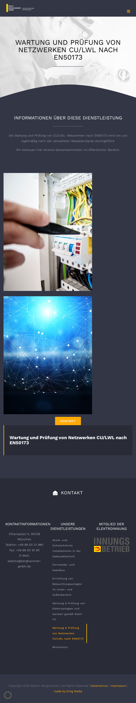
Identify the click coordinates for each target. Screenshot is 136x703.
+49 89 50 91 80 (28, 550)
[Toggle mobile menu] (129, 11)
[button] (8, 695)
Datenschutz (99, 685)
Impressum (118, 685)
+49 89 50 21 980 (30, 544)
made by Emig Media (68, 691)
